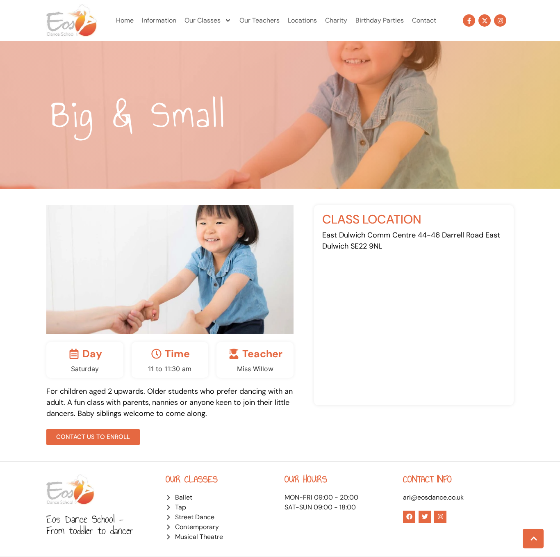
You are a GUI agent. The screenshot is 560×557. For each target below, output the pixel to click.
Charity (336, 20)
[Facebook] (409, 517)
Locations (302, 20)
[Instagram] (500, 20)
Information (159, 20)
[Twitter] (425, 517)
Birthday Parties (379, 20)
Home (125, 20)
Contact (424, 20)
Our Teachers (259, 20)
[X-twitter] (484, 20)
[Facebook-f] (469, 20)
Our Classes (202, 20)
